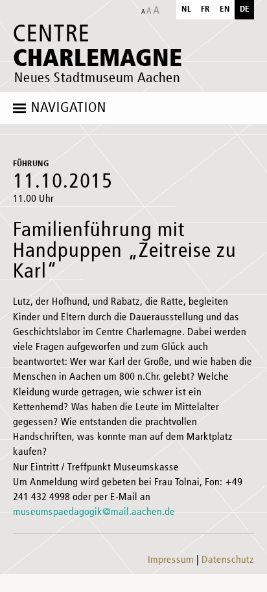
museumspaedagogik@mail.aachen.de (94, 512)
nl (186, 9)
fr (205, 9)
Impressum (171, 560)
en (225, 9)
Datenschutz (228, 560)
